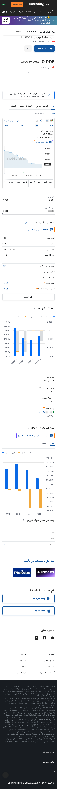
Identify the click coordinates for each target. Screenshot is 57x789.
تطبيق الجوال (49, 660)
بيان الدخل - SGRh (43, 427)
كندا (4, 544)
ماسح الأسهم (39, 12)
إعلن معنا (22, 660)
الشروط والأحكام (49, 752)
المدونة (52, 654)
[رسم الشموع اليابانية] (51, 120)
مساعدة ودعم (21, 666)
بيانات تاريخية (39, 113)
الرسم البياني (42, 105)
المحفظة (51, 666)
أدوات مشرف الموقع (47, 672)
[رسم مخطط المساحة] (47, 120)
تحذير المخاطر (50, 772)
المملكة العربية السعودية (20, 12)
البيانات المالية (25, 105)
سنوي (52, 443)
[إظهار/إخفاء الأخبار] (36, 120)
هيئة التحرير (21, 672)
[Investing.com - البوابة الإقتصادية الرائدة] (39, 4)
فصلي (43, 443)
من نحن (23, 654)
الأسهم (51, 12)
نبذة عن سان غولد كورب (40, 520)
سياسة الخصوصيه (49, 762)
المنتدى (12, 105)
